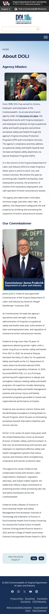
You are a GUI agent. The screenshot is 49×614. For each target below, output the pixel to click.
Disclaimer (30, 598)
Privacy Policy (16, 598)
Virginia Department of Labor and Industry (29, 2)
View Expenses (39, 610)
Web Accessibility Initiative (19, 607)
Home (6, 49)
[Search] (37, 29)
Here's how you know (32, 4)
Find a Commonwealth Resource (32, 9)
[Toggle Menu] (46, 37)
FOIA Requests (39, 601)
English (6, 9)
